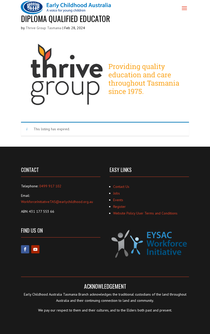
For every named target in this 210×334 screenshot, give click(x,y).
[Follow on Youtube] (35, 249)
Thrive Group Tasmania (43, 28)
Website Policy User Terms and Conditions (145, 213)
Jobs (116, 193)
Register (119, 206)
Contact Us (121, 186)
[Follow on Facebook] (25, 249)
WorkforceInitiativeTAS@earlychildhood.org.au (57, 201)
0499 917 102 (50, 186)
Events (118, 200)
